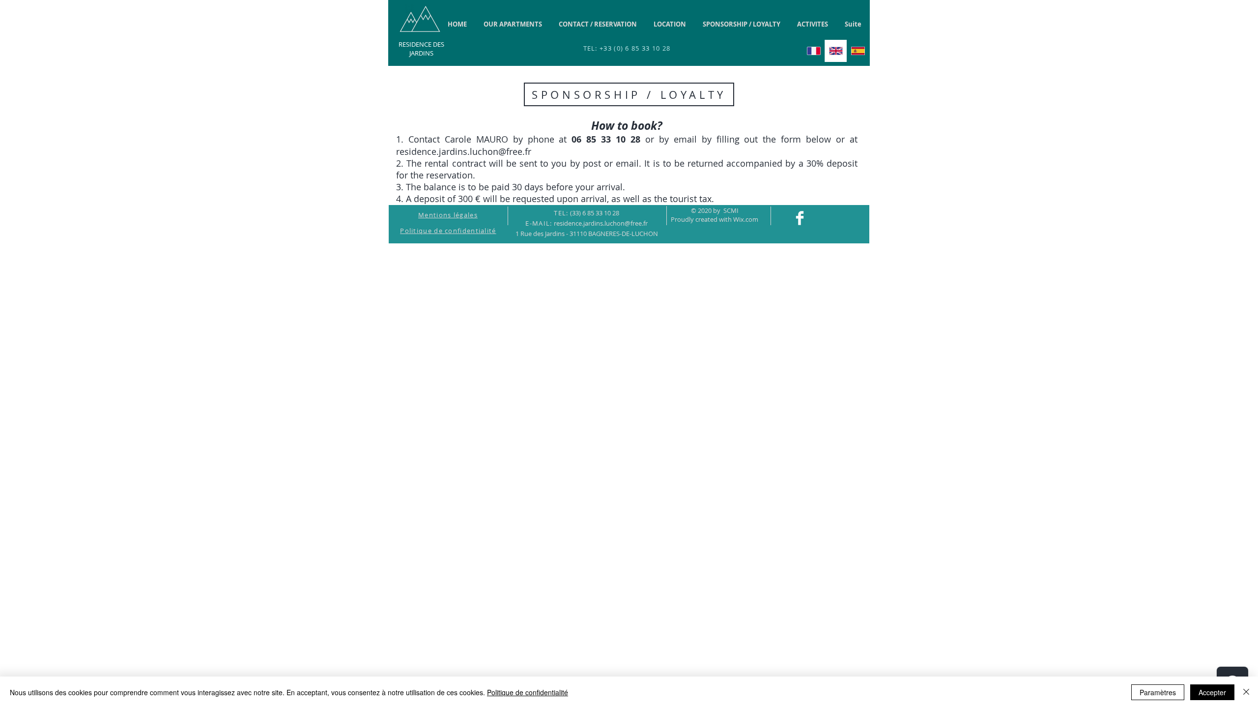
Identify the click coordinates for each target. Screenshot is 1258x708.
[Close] (1246, 692)
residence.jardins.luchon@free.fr (463, 151)
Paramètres (1158, 692)
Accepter (1212, 692)
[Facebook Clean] (800, 218)
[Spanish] (858, 51)
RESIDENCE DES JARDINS (421, 49)
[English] (836, 51)
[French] (814, 51)
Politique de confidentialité (527, 692)
